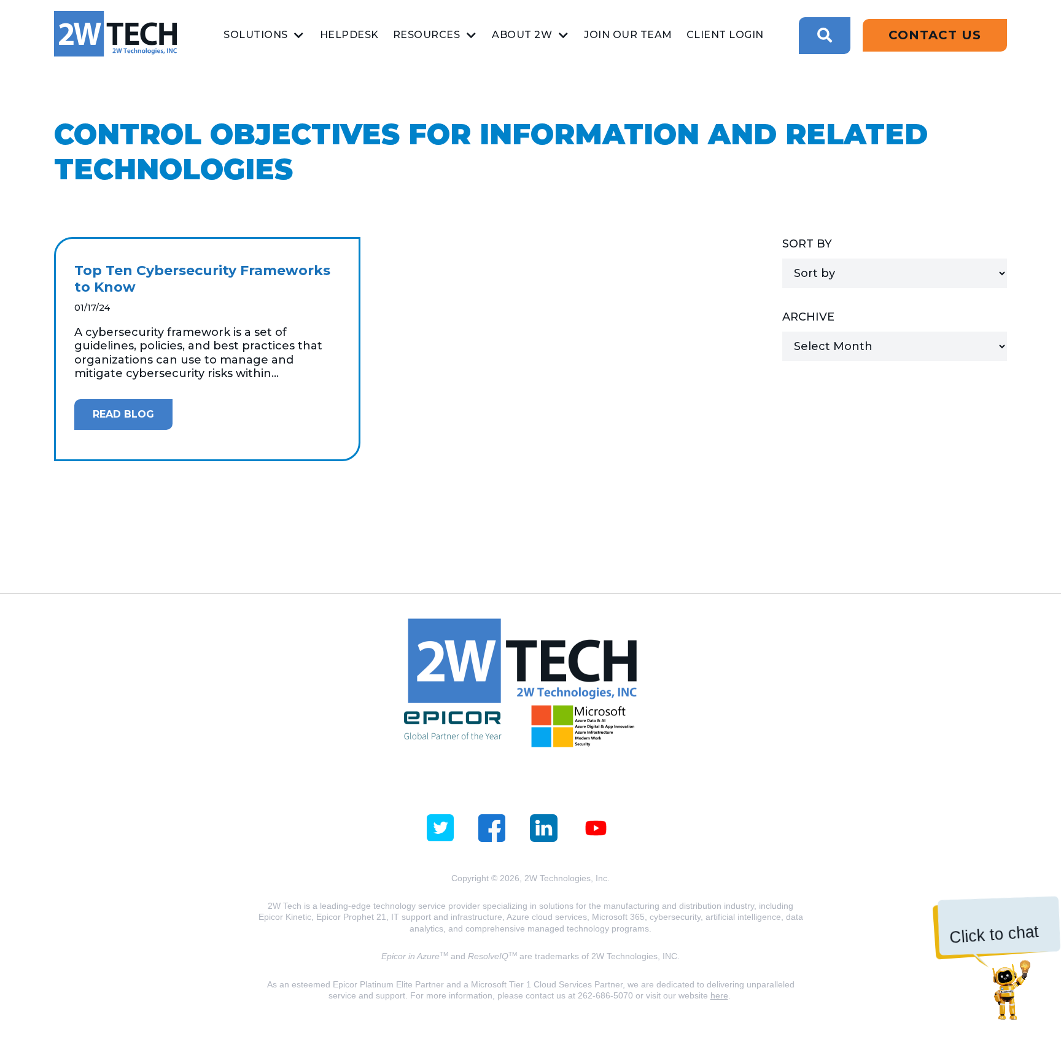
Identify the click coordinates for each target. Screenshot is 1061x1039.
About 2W (522, 35)
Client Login (725, 35)
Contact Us (934, 35)
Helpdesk (349, 35)
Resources (427, 35)
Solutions (255, 35)
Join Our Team (628, 35)
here (719, 995)
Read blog (123, 414)
